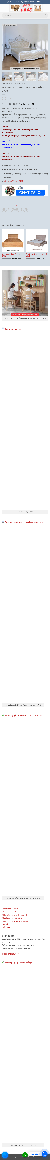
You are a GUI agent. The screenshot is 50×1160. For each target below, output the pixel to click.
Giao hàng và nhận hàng (12, 918)
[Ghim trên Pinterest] (22, 210)
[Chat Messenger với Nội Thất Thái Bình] (5, 1155)
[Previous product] (9, 98)
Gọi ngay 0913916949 (13, 181)
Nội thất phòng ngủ (25, 205)
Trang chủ (7, 83)
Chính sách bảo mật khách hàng (15, 921)
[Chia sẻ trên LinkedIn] (26, 210)
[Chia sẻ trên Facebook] (8, 210)
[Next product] (4, 98)
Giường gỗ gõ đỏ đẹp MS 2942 (11, 255)
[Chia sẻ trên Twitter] (13, 210)
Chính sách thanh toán (11, 912)
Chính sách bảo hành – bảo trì (14, 915)
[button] (3, 8)
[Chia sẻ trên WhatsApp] (4, 210)
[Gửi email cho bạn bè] (17, 210)
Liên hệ (5, 924)
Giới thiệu (6, 927)
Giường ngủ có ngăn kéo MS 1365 (36, 255)
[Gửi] (45, 15)
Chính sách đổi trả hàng (11, 909)
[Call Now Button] (25, 1155)
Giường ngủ (19, 83)
